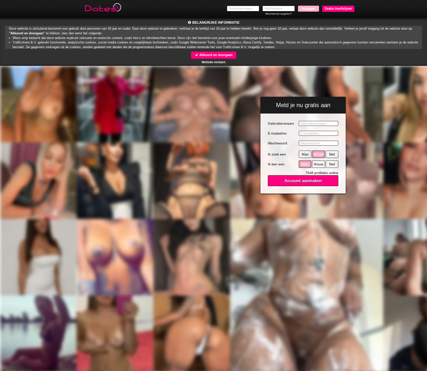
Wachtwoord (277, 143)
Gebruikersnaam (281, 123)
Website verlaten (213, 62)
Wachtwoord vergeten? (278, 13)
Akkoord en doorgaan (215, 55)
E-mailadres (277, 133)
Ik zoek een (277, 154)
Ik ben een (276, 164)
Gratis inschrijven (338, 8)
